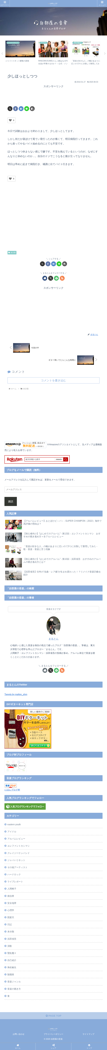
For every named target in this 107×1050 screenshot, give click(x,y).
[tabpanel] (20, 53)
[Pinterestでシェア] (40, 851)
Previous (2, 53)
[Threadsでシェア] (40, 843)
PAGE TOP (54, 1015)
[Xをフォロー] (50, 278)
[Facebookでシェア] (15, 108)
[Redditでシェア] (64, 843)
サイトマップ (88, 1034)
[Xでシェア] (10, 108)
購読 (10, 501)
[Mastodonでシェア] (40, 835)
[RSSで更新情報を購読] (62, 278)
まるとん (53, 638)
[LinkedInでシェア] (64, 851)
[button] (32, 108)
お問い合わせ (18, 1034)
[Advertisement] (53, 96)
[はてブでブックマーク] (21, 108)
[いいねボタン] (10, 120)
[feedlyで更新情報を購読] (56, 278)
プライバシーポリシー (53, 1034)
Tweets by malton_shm (15, 694)
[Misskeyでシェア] (88, 835)
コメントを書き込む (53, 380)
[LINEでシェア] (26, 108)
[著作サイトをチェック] (44, 278)
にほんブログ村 (12, 789)
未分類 (13, 253)
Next (105, 53)
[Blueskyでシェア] (64, 835)
